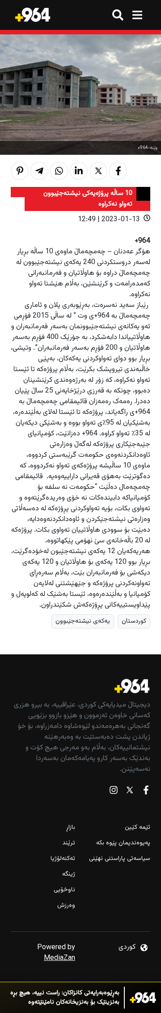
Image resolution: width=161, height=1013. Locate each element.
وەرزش (66, 905)
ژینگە (68, 874)
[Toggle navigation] (137, 15)
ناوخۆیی (64, 890)
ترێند (68, 843)
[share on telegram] (39, 171)
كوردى (127, 947)
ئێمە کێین (137, 827)
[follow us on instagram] (113, 792)
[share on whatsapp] (59, 171)
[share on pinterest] (20, 171)
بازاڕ (70, 827)
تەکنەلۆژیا (63, 859)
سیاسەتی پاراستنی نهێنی (119, 859)
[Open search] (117, 15)
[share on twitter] (98, 171)
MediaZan (59, 958)
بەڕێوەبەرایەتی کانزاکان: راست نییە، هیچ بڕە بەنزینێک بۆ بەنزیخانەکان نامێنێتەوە (64, 997)
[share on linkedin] (79, 171)
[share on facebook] (118, 171)
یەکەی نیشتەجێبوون (82, 621)
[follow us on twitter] (129, 792)
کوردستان (134, 621)
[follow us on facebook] (145, 792)
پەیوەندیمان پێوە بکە (123, 843)
